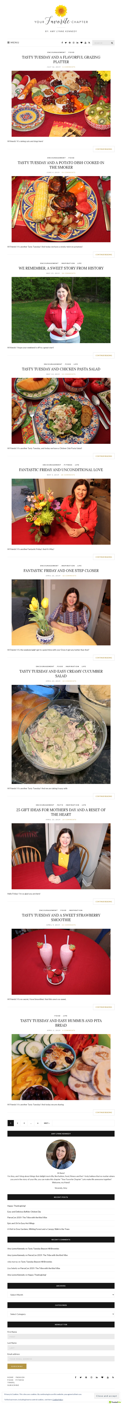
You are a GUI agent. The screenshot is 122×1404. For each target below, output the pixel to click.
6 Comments (68, 1030)
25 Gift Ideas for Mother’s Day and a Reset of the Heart (61, 812)
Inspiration (68, 263)
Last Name (12, 1343)
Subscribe (13, 1385)
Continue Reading (104, 149)
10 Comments (68, 172)
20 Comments (69, 819)
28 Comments (68, 475)
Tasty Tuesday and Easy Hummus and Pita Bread (61, 1023)
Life (80, 263)
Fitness (68, 465)
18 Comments (69, 273)
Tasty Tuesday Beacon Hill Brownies (43, 1248)
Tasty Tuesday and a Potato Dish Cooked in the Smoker (61, 165)
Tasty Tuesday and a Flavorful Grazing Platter (61, 59)
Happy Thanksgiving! (16, 1206)
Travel (11, 1382)
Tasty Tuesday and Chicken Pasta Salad (61, 369)
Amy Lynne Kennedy (16, 1248)
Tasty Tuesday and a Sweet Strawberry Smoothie (61, 917)
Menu (14, 42)
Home (10, 1377)
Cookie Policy (57, 1399)
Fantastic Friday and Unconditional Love (61, 470)
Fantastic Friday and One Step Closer (61, 570)
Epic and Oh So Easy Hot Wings (21, 1223)
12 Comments (69, 374)
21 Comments (69, 925)
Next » (47, 1123)
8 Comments (69, 67)
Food (72, 52)
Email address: (13, 1354)
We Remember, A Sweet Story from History (61, 268)
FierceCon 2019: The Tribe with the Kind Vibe (27, 1217)
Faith (60, 805)
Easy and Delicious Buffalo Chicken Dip (24, 1211)
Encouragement (56, 52)
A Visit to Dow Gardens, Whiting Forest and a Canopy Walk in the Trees (38, 1229)
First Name (12, 1332)
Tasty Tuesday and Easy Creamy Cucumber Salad (61, 673)
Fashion (20, 1377)
